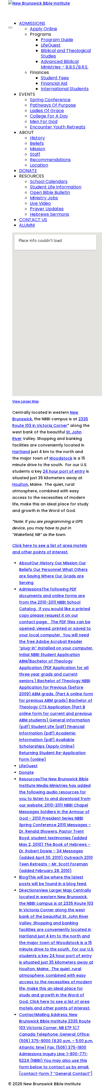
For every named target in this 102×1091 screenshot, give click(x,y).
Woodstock (60, 458)
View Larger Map (25, 401)
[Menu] (10, 27)
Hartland (21, 451)
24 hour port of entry (64, 471)
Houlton (20, 484)
